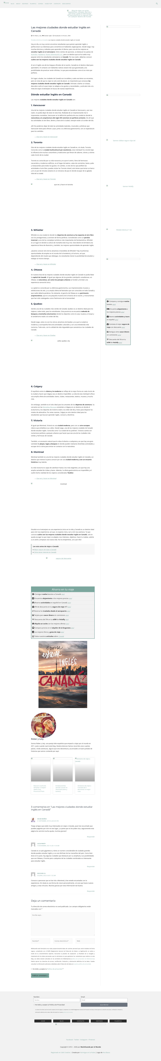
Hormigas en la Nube (87, 1052)
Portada (33, 40)
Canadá (45, 40)
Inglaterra (41, 54)
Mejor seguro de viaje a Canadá (45, 550)
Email (83, 997)
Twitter (76, 1040)
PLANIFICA (33, 3)
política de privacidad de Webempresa (83, 959)
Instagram (83, 1040)
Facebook (69, 1040)
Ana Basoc (106, 1052)
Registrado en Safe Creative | (61, 1052)
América (39, 40)
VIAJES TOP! (48, 3)
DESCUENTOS (66, 3)
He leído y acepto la (48, 969)
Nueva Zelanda (51, 54)
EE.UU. (60, 54)
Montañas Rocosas (49, 407)
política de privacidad (68, 1012)
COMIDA (40, 3)
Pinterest (92, 1040)
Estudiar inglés (48, 35)
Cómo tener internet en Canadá (45, 552)
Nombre (36, 997)
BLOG (12, 3)
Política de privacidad (55, 969)
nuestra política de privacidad (82, 964)
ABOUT (18, 3)
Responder (91, 837)
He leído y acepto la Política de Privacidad (50, 1005)
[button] (157, 3)
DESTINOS (25, 3)
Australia (34, 54)
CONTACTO (57, 3)
